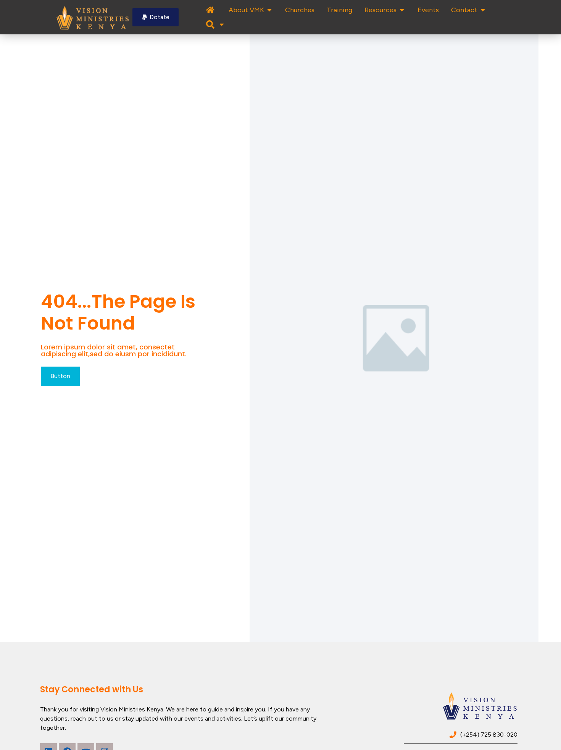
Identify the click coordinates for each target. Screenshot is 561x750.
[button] (155, 17)
